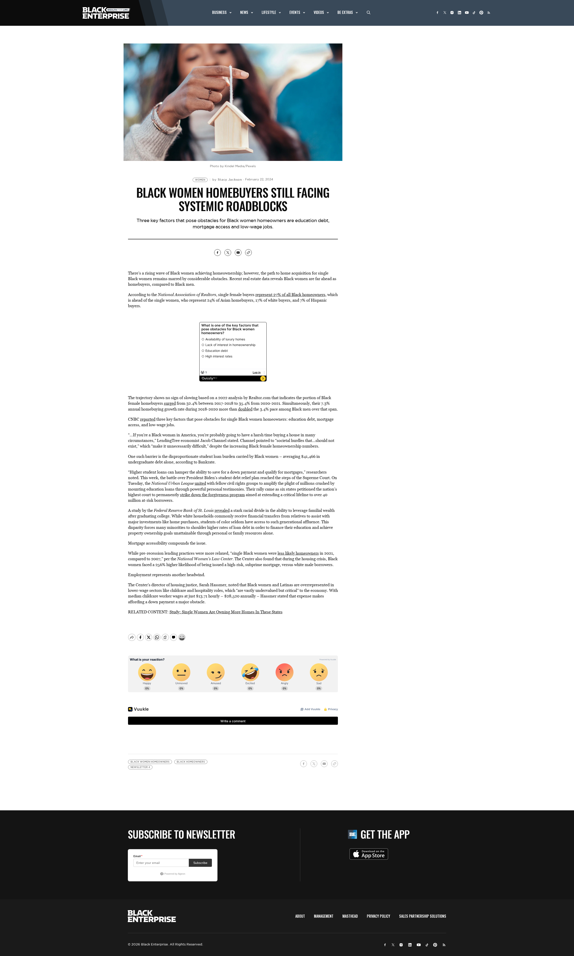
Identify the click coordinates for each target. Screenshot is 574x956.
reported (147, 419)
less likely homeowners (298, 553)
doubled (245, 409)
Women (200, 179)
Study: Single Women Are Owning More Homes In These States (226, 612)
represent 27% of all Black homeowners (290, 294)
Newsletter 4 (140, 767)
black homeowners (191, 761)
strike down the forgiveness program (212, 494)
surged (170, 403)
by (227, 179)
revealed (222, 510)
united (200, 483)
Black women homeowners (150, 761)
